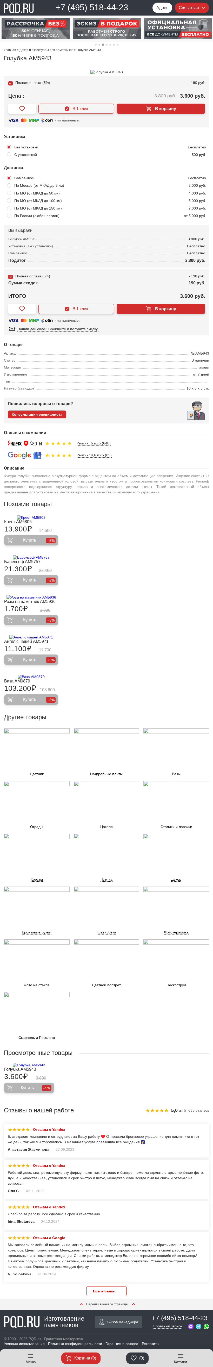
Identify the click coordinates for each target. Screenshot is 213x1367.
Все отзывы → (106, 1291)
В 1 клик (80, 108)
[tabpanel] (70, 28)
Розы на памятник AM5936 (30, 601)
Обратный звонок (167, 1326)
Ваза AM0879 (17, 681)
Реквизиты (150, 1344)
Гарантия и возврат (121, 1344)
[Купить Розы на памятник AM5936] (31, 597)
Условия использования (24, 1344)
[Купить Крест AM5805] (31, 517)
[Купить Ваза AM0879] (31, 677)
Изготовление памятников (64, 1321)
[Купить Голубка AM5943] (29, 1065)
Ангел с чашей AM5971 (26, 641)
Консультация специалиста (37, 414)
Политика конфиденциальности (75, 1344)
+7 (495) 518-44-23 (92, 7)
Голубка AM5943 (20, 1069)
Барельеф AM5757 (22, 561)
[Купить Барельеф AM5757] (31, 557)
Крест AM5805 (18, 522)
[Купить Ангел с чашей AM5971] (31, 637)
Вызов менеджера (122, 1322)
